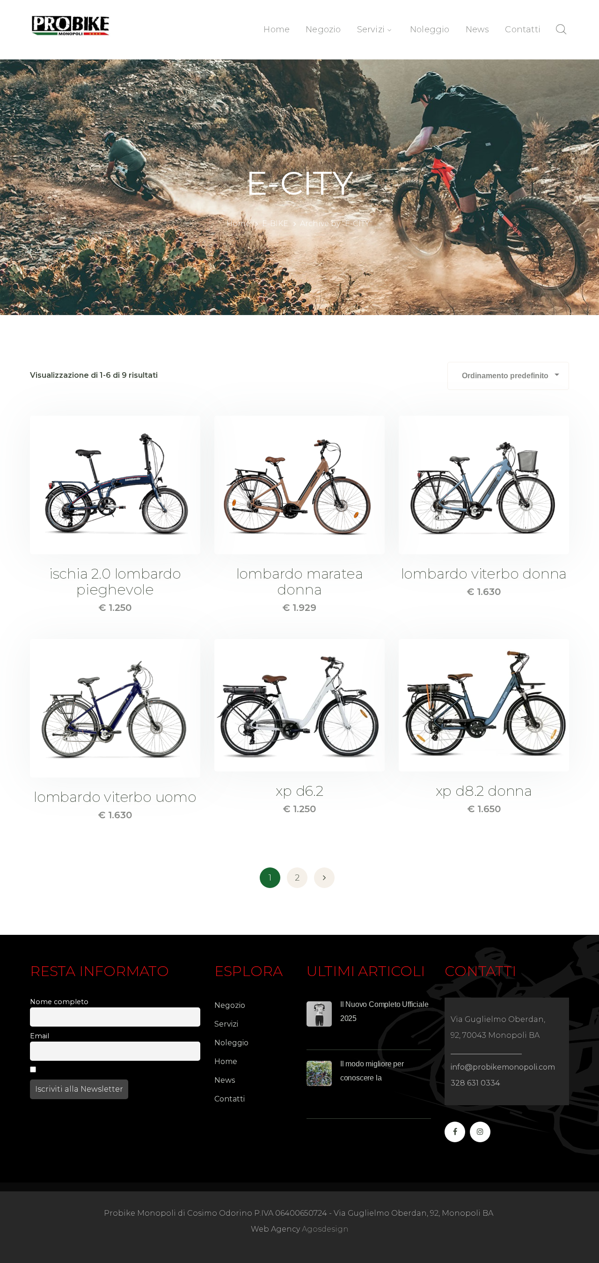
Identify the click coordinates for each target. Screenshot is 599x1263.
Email (39, 1036)
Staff (362, 1034)
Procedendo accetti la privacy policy (102, 1070)
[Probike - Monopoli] (70, 24)
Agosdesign (325, 1229)
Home (238, 223)
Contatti (229, 1098)
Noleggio (231, 1042)
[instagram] (480, 1132)
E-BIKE (275, 223)
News (224, 1080)
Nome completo (59, 1002)
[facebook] (455, 1132)
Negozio (229, 1005)
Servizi (226, 1024)
